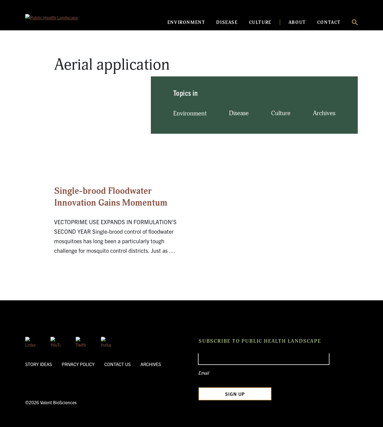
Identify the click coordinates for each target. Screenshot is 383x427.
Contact (329, 22)
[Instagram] (106, 342)
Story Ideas (38, 364)
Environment (186, 22)
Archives (324, 113)
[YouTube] (55, 342)
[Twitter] (81, 342)
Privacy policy (78, 364)
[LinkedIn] (30, 342)
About (297, 22)
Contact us (117, 364)
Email (204, 373)
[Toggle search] (355, 22)
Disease (226, 22)
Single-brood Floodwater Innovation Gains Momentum (110, 196)
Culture (260, 22)
